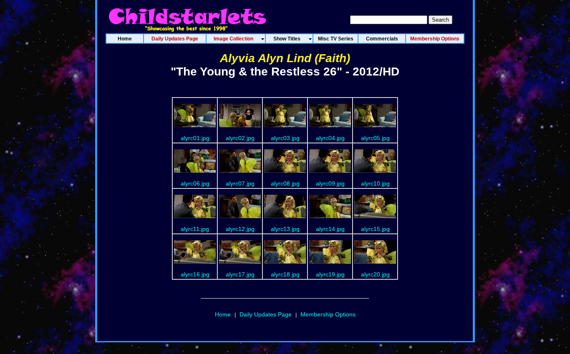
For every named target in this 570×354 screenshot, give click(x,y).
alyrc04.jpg (330, 138)
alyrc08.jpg (285, 183)
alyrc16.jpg (195, 274)
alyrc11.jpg (195, 229)
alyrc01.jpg (195, 138)
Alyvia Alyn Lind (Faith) (285, 58)
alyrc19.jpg (330, 274)
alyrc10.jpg (375, 183)
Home (223, 314)
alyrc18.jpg (285, 274)
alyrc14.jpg (330, 229)
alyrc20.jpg (375, 274)
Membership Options (328, 314)
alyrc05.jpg (375, 138)
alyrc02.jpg (240, 138)
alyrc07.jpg (240, 183)
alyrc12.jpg (240, 229)
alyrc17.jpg (240, 274)
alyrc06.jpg (195, 183)
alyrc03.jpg (285, 138)
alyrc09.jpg (330, 183)
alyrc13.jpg (285, 229)
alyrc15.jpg (375, 229)
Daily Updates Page (266, 314)
